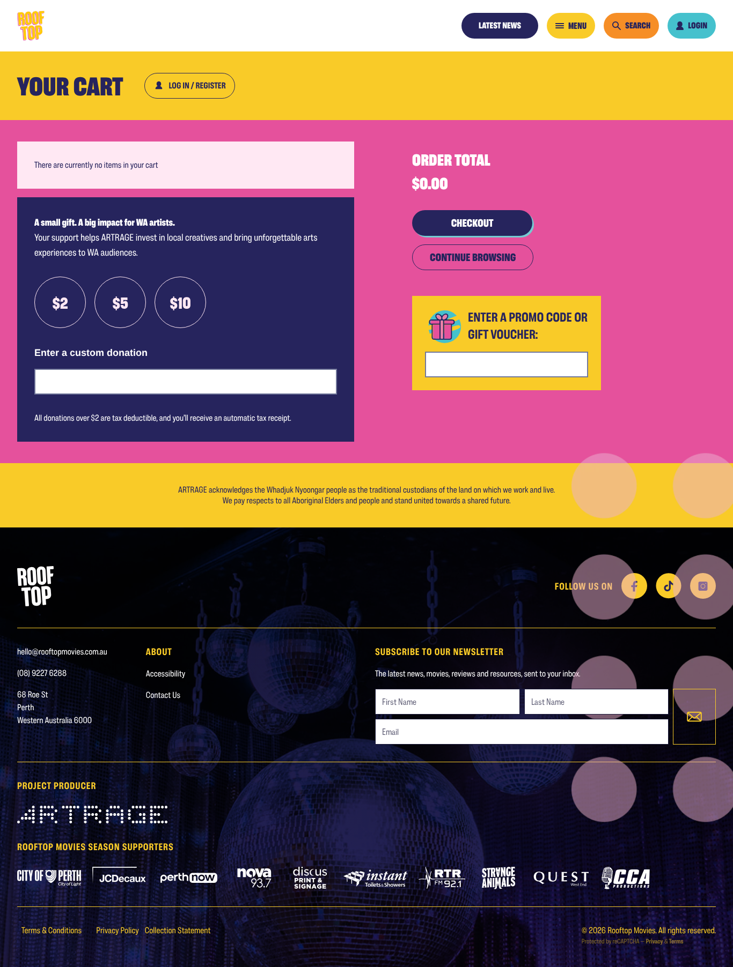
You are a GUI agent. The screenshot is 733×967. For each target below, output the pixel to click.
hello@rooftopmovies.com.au (62, 651)
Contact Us (163, 695)
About (159, 651)
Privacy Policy (118, 930)
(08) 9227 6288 (42, 673)
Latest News (500, 25)
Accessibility (166, 673)
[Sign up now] (694, 717)
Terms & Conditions (52, 930)
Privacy (654, 941)
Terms (676, 941)
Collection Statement (178, 930)
